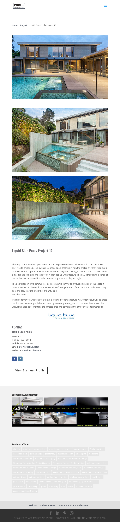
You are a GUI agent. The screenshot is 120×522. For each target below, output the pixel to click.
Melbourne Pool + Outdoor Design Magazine (31, 463)
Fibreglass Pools (20, 454)
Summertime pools (84, 486)
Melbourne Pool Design (46, 467)
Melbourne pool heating (23, 472)
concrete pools (80, 449)
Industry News (47, 505)
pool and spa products (79, 477)
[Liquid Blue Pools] (60, 98)
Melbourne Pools (43, 472)
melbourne (93, 454)
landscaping (81, 454)
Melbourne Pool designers (70, 467)
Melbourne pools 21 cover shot (66, 472)
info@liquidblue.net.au (29, 346)
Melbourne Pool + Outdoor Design (72, 458)
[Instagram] (71, 513)
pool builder (97, 477)
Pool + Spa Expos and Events (73, 505)
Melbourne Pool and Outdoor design (68, 463)
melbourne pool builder (97, 463)
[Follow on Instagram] (20, 359)
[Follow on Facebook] (14, 359)
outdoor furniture (36, 477)
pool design (31, 481)
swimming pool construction (25, 491)
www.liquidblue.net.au (32, 350)
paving (64, 477)
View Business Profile (29, 370)
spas (63, 486)
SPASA (70, 486)
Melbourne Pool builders (23, 467)
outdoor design (19, 477)
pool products (19, 486)
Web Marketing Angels (41, 518)
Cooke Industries (97, 449)
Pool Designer (45, 481)
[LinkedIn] (57, 513)
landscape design (65, 454)
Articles (33, 505)
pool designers (60, 481)
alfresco (16, 449)
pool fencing (74, 481)
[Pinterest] (64, 513)
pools (43, 486)
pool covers (18, 481)
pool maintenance (89, 481)
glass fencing (50, 454)
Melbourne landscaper (22, 458)
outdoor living (52, 477)
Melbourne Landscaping (45, 458)
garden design (36, 454)
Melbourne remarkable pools (94, 472)
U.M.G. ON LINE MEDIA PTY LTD (85, 518)
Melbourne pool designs (94, 467)
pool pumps (33, 486)
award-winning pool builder (34, 449)
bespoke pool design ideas (60, 449)
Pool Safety (53, 486)
